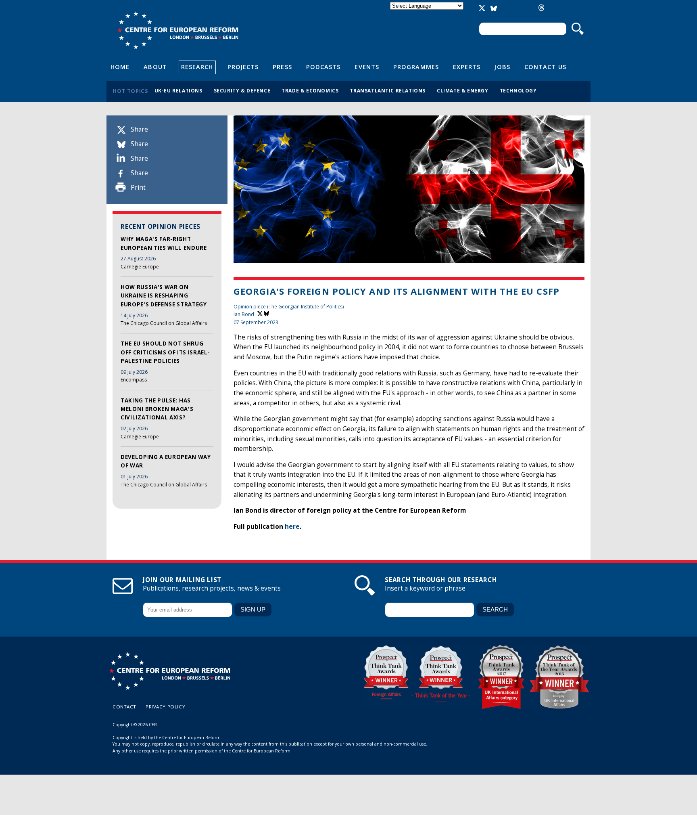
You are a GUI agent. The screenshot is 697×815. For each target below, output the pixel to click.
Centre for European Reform (178, 30)
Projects (243, 67)
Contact (124, 707)
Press (282, 67)
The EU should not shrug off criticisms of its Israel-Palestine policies (165, 352)
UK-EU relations (178, 90)
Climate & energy (462, 90)
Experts (467, 67)
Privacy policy (165, 707)
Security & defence (242, 90)
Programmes (416, 67)
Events (367, 67)
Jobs (502, 67)
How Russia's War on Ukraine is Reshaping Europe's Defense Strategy (164, 295)
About (155, 67)
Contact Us (545, 67)
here (292, 526)
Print (138, 187)
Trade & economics (310, 90)
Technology (518, 90)
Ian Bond (244, 314)
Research (197, 67)
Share (139, 129)
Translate (427, 13)
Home (120, 67)
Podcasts (323, 67)
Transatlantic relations (388, 90)
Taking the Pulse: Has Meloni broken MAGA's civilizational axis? (157, 409)
